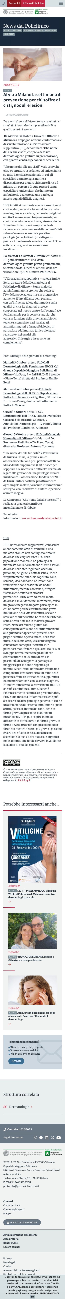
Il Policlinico (33, 3)
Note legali (9, 1262)
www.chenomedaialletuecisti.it (42, 518)
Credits (7, 1266)
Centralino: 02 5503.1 (19, 1129)
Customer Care (11, 1205)
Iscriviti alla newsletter (23, 1222)
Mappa (7, 1213)
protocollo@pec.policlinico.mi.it (21, 1186)
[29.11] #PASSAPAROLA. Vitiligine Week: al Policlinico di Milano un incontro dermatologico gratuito (32, 894)
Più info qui (24, 780)
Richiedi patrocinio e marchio (19, 1274)
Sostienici (14, 3)
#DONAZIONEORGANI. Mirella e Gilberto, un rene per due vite (31, 958)
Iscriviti (16, 1061)
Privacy (7, 1258)
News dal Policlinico (26, 26)
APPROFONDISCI (49, 1293)
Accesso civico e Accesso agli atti (21, 1270)
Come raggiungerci (13, 1209)
